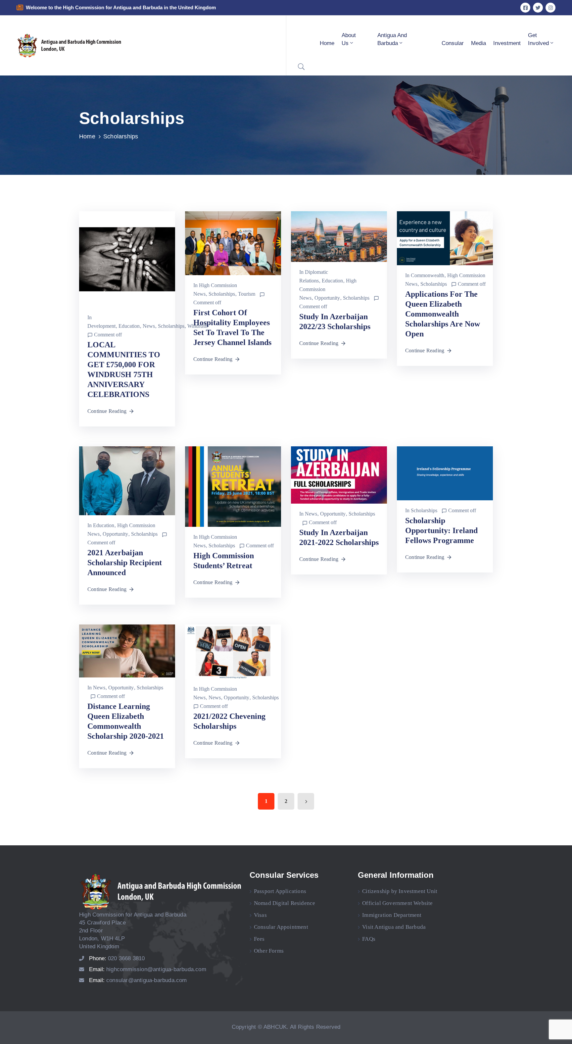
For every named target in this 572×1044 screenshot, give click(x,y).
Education (129, 326)
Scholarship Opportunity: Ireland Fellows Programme (441, 530)
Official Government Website (397, 903)
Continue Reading (106, 411)
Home (327, 43)
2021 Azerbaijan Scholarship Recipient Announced (124, 562)
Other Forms (269, 951)
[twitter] (538, 8)
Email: (147, 969)
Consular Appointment (281, 927)
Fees (259, 939)
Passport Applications (280, 891)
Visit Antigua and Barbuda (394, 927)
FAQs (368, 939)
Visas (260, 915)
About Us (349, 39)
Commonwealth (427, 275)
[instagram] (550, 8)
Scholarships (171, 326)
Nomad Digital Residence (284, 903)
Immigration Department (391, 915)
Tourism (246, 294)
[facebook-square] (525, 8)
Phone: (117, 958)
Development (101, 326)
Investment (507, 43)
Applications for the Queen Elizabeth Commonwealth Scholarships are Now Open (442, 314)
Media (478, 43)
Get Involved (538, 39)
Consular (453, 43)
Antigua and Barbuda (392, 39)
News (149, 326)
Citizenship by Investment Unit (399, 891)
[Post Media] (127, 259)
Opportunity (327, 298)
